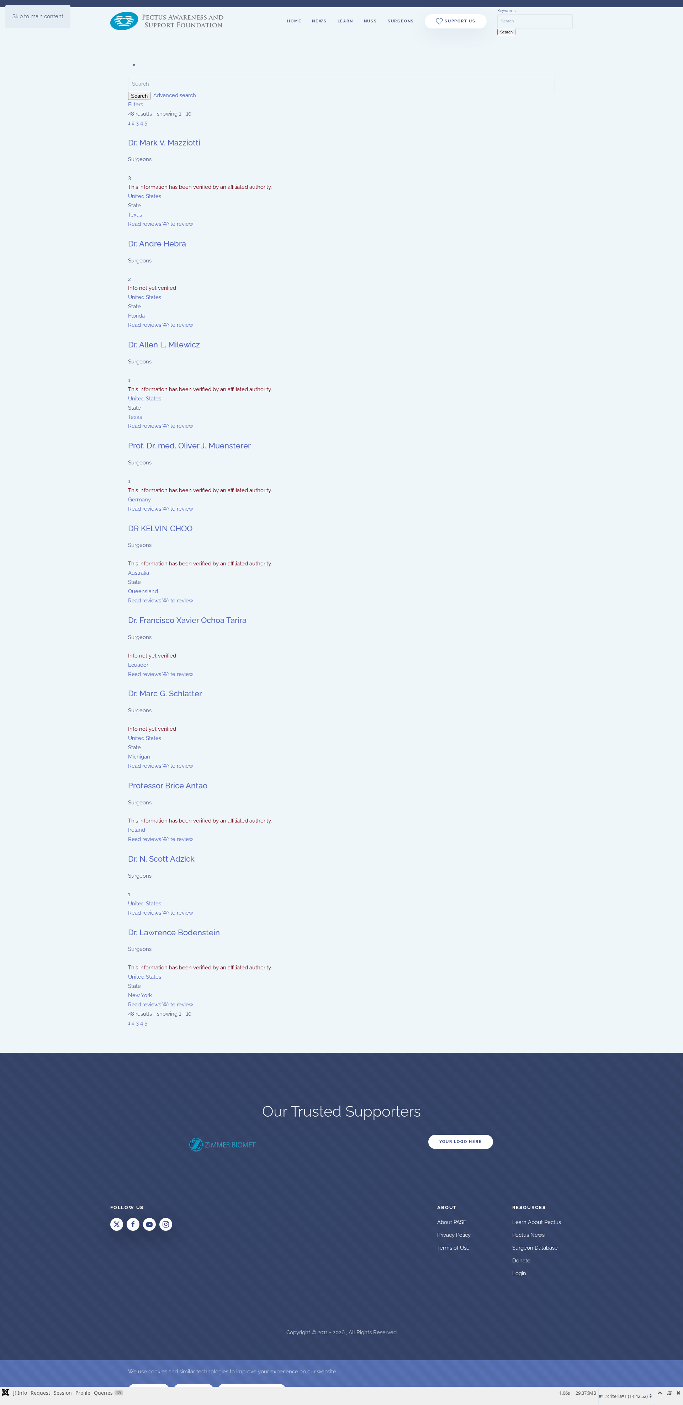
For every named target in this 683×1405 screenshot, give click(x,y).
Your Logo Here (460, 1141)
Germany (139, 499)
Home (294, 21)
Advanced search (174, 95)
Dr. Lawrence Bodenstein (174, 932)
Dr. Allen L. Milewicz (164, 344)
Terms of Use (453, 1248)
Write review (177, 224)
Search (139, 96)
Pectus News (528, 1235)
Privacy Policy (454, 1235)
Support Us (459, 21)
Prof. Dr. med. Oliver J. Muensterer (189, 445)
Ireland (136, 830)
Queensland (143, 591)
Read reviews (144, 224)
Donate (521, 1260)
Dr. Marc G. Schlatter (165, 693)
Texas (135, 215)
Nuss (370, 21)
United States (144, 196)
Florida (136, 316)
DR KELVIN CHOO (160, 528)
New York (140, 995)
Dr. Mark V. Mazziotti (164, 142)
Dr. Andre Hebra (157, 243)
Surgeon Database (535, 1248)
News (319, 21)
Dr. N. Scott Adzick (161, 858)
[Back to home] (171, 21)
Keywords (506, 11)
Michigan (139, 757)
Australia (138, 573)
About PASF (451, 1222)
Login (519, 1273)
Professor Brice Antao (167, 785)
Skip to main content (37, 16)
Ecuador (138, 665)
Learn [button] (345, 21)
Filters (135, 104)
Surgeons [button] (401, 21)
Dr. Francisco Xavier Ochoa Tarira (187, 620)
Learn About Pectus (536, 1222)
